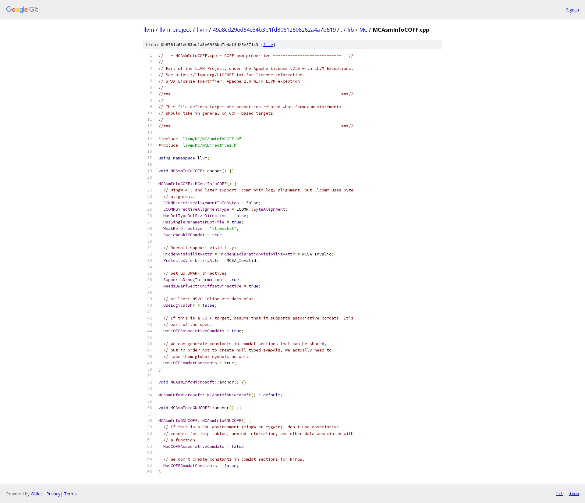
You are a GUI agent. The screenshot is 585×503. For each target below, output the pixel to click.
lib (350, 29)
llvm (148, 29)
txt (559, 493)
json (574, 493)
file (268, 44)
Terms (70, 494)
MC (363, 29)
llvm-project (175, 29)
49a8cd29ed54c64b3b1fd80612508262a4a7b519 (274, 29)
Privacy (53, 494)
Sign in (572, 9)
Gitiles (37, 494)
